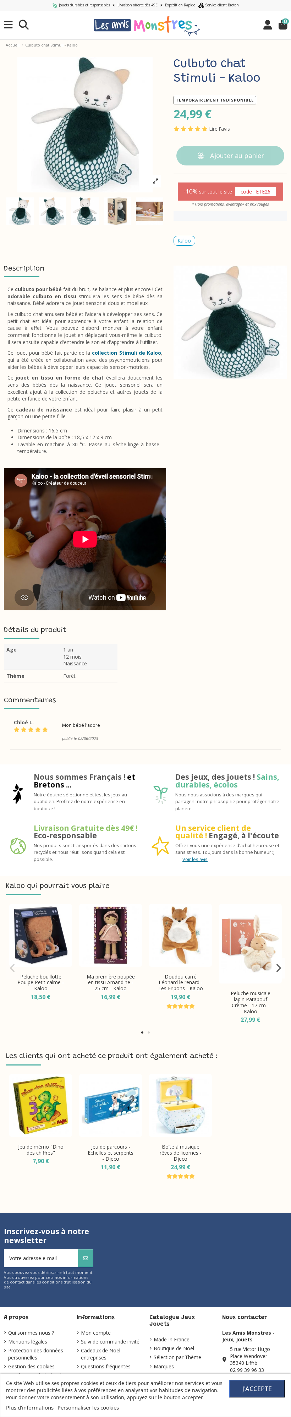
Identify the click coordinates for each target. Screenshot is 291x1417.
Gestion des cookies (31, 1366)
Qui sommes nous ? (31, 1332)
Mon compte (96, 1332)
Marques (164, 1366)
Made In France (172, 1339)
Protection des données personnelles (35, 1354)
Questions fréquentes (106, 1366)
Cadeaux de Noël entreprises (100, 1354)
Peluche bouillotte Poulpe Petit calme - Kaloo (40, 982)
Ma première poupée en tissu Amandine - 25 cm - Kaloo (111, 982)
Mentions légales (27, 1341)
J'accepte (257, 1388)
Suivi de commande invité (110, 1341)
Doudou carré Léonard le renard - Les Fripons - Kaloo (180, 982)
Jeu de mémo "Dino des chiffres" (41, 1149)
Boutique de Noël (174, 1348)
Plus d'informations (30, 1407)
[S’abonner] (85, 1258)
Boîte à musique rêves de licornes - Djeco (181, 1152)
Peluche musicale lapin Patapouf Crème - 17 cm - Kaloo (250, 1002)
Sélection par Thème (177, 1357)
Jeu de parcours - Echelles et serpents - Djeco (110, 1152)
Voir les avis (195, 859)
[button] (142, 1032)
